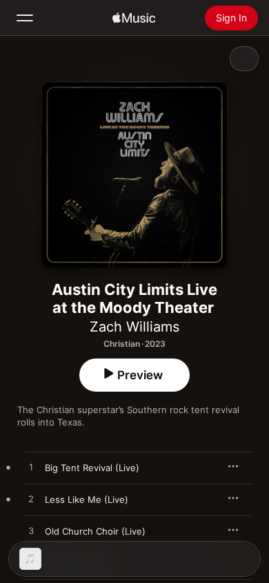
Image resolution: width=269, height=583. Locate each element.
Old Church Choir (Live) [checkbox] (95, 531)
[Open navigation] (25, 18)
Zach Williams (134, 326)
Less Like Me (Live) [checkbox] (86, 499)
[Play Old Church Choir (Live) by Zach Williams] (31, 531)
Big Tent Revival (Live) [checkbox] (92, 467)
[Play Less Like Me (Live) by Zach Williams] (31, 499)
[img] (133, 18)
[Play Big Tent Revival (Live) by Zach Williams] (31, 467)
